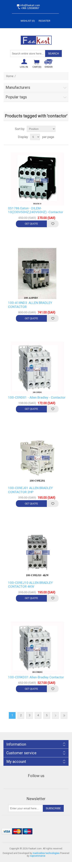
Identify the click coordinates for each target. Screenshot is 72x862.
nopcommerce (37, 856)
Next (55, 715)
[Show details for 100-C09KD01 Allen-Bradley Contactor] (37, 648)
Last (64, 715)
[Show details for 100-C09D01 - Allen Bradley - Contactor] (37, 368)
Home (9, 76)
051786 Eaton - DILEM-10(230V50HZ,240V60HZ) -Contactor (35, 210)
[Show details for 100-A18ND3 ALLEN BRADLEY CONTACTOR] (37, 274)
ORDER (49, 66)
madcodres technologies (46, 853)
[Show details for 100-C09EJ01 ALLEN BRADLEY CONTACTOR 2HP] (37, 459)
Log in (24, 66)
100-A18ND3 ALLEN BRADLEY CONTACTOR (30, 304)
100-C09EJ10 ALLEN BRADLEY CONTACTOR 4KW (30, 584)
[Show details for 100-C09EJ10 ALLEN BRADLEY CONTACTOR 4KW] (37, 553)
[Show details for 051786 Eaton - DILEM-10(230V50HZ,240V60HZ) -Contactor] (37, 179)
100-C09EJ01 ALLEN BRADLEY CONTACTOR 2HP (30, 490)
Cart (36, 66)
